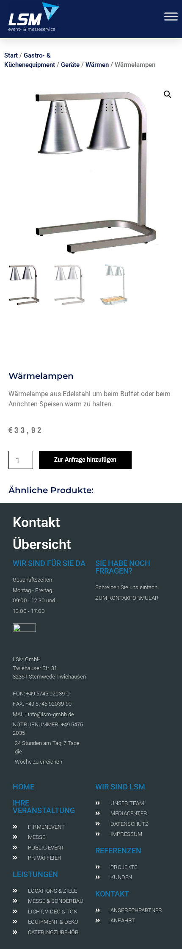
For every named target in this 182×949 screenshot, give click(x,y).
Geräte (70, 65)
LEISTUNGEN (35, 874)
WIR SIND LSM (120, 786)
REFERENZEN (118, 850)
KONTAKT (112, 893)
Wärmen (97, 65)
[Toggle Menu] (171, 16)
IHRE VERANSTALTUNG (44, 806)
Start (11, 55)
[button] (167, 94)
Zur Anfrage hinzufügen (85, 459)
